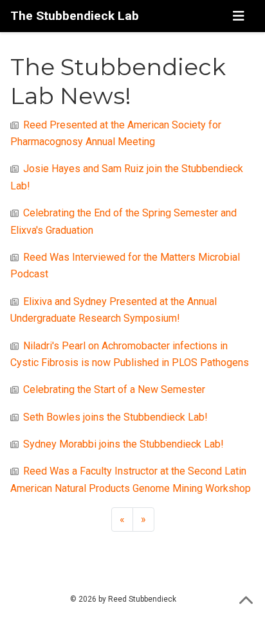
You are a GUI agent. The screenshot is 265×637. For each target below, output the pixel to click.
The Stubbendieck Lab (74, 15)
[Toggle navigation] (238, 16)
